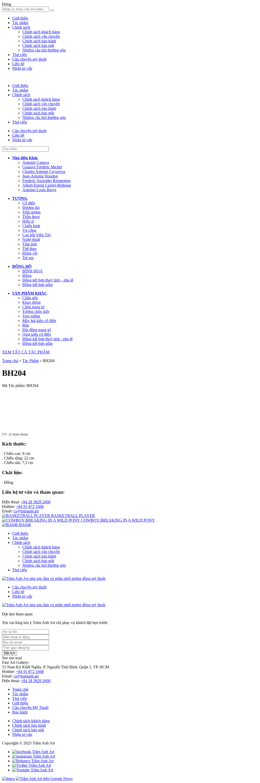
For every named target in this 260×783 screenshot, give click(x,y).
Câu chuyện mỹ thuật (29, 59)
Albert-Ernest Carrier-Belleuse (46, 185)
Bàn (25, 325)
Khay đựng (31, 302)
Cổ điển (28, 203)
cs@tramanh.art (26, 511)
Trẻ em (28, 258)
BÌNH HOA (32, 271)
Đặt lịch (9, 653)
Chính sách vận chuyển (41, 36)
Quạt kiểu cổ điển (36, 334)
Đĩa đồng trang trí (36, 330)
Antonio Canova (35, 162)
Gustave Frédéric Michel (42, 167)
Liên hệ (18, 64)
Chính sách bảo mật (38, 45)
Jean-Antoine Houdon (40, 176)
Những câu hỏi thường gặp (44, 50)
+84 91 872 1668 (30, 506)
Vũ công (29, 230)
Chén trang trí (33, 307)
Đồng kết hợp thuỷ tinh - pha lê (47, 339)
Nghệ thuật (31, 239)
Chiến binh (31, 226)
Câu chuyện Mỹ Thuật (30, 707)
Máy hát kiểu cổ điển (39, 320)
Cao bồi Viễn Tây (36, 235)
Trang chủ (10, 361)
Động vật (29, 253)
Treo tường (31, 316)
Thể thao (29, 248)
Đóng (6, 4)
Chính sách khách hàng (41, 32)
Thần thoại (31, 217)
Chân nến (30, 298)
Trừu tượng (31, 212)
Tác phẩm (20, 23)
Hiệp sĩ (28, 221)
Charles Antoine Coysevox (44, 171)
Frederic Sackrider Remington (46, 181)
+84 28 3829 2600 (36, 502)
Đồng (26, 275)
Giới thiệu (20, 18)
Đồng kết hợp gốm (37, 284)
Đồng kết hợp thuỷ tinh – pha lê (47, 280)
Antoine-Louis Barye (39, 190)
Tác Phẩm (30, 361)
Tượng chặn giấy (36, 311)
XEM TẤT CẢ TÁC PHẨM (26, 352)
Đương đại (31, 207)
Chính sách (21, 27)
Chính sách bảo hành (39, 41)
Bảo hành (20, 712)
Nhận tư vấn (22, 68)
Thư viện (19, 54)
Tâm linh (29, 244)
